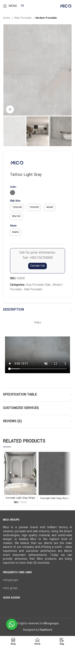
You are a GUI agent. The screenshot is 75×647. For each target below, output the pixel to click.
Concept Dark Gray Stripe (54, 498)
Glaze (13, 226)
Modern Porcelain (46, 18)
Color (13, 187)
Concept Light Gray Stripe (20, 498)
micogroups (10, 580)
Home (7, 18)
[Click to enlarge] (10, 109)
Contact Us (37, 266)
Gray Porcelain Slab (38, 285)
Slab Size (15, 201)
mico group (10, 588)
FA (22, 6)
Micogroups (51, 624)
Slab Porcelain (23, 18)
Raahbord (46, 630)
